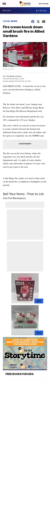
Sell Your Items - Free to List (23, 193)
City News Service (14, 76)
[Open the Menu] (4, 4)
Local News (10, 21)
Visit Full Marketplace (14, 198)
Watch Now (43, 3)
